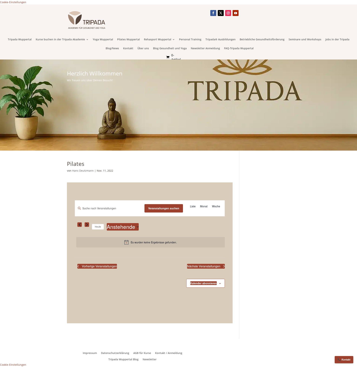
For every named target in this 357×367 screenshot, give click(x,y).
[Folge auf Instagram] (228, 13)
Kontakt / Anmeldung (168, 353)
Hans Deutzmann (83, 170)
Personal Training (190, 39)
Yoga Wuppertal (103, 39)
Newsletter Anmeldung (205, 48)
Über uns (143, 48)
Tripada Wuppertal (20, 39)
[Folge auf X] (221, 13)
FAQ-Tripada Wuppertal (239, 48)
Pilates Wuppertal (128, 39)
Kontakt (128, 48)
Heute (98, 226)
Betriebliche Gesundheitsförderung (262, 39)
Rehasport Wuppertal (157, 39)
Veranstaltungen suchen (163, 208)
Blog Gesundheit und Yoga (170, 48)
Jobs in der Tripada (337, 39)
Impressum (90, 353)
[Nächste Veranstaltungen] (87, 224)
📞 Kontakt (344, 359)
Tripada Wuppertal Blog (123, 359)
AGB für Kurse (142, 353)
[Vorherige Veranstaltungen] (79, 224)
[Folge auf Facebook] (213, 13)
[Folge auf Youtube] (236, 13)
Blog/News (112, 48)
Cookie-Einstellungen (13, 2)
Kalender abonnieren (203, 283)
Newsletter (150, 359)
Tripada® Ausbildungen (220, 39)
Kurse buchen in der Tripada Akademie (60, 39)
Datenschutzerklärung (115, 353)
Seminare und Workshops (305, 39)
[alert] (150, 242)
